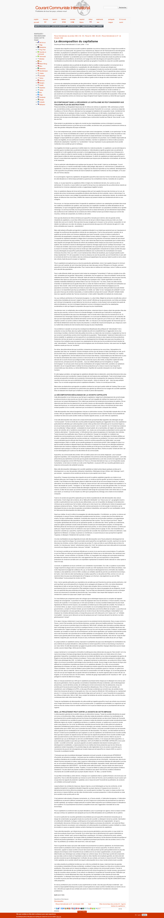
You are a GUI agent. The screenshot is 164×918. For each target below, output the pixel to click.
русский (36, 22)
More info (58, 916)
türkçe (90, 19)
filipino (82, 22)
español (82, 19)
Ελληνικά (122, 19)
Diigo (41, 95)
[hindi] (45, 22)
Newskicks (42, 47)
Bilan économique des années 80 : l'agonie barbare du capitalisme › (113, 905)
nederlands (99, 19)
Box (40, 92)
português (111, 19)
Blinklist (41, 59)
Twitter (41, 90)
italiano (63, 19)
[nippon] (72, 22)
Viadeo (41, 73)
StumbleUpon (43, 71)
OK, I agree (138, 915)
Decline (144, 915)
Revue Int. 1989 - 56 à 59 (92, 36)
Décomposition (58, 901)
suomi (121, 22)
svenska (72, 19)
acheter (99, 26)
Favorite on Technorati (42, 53)
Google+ (42, 83)
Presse (93, 26)
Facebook (42, 97)
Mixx (40, 66)
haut (89, 904)
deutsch (54, 19)
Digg (40, 45)
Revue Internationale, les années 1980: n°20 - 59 (69, 36)
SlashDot (42, 88)
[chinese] (90, 22)
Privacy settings (82, 911)
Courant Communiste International (62, 7)
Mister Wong (43, 64)
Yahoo (41, 78)
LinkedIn (42, 102)
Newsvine (42, 68)
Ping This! (42, 50)
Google (41, 100)
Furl (40, 61)
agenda (37, 26)
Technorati (42, 56)
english (36, 19)
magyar (110, 22)
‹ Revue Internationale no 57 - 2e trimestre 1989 (69, 904)
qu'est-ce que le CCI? (59, 26)
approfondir (86, 26)
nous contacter (45, 26)
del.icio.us (42, 42)
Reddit (41, 85)
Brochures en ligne (74, 26)
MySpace (42, 104)
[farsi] (54, 22)
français (45, 19)
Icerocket (42, 76)
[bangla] (97, 22)
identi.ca (42, 80)
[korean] (63, 22)
